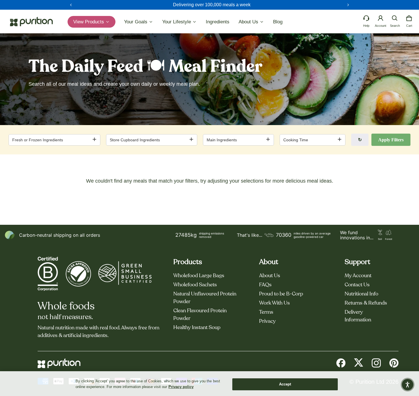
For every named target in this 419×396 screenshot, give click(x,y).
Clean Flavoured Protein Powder (200, 314)
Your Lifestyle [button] (177, 22)
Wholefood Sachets (195, 284)
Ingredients (217, 22)
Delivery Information (358, 316)
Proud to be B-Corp (281, 294)
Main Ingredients (222, 140)
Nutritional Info (361, 294)
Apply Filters (391, 139)
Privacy (267, 321)
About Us (269, 275)
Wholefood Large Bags (198, 275)
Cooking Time (295, 140)
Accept (285, 384)
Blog (277, 22)
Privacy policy (181, 387)
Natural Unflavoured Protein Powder (204, 297)
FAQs (265, 284)
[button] (395, 18)
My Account (358, 275)
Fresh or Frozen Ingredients (37, 140)
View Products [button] (89, 22)
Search (395, 25)
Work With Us (274, 303)
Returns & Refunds (366, 303)
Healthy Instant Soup (196, 327)
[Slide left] (71, 4)
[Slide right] (348, 4)
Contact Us (357, 284)
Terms (266, 312)
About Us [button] (249, 22)
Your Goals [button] (136, 22)
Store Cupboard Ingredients (135, 140)
